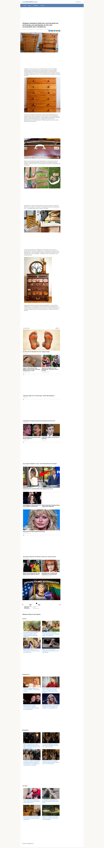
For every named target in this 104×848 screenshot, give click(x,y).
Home (25, 5)
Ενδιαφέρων (35, 5)
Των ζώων (42, 5)
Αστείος (29, 5)
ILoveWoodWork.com (30, 2)
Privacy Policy (78, 1)
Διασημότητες (26, 674)
